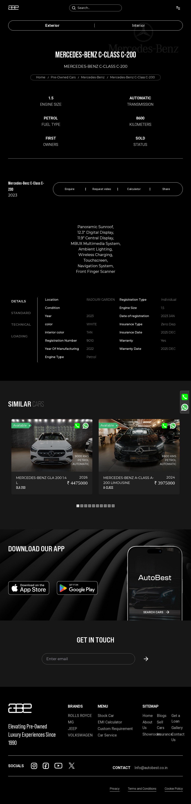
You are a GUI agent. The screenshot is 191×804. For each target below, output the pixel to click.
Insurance (165, 734)
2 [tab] (81, 505)
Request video (102, 189)
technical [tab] (21, 324)
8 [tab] (105, 505)
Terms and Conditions (142, 788)
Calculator (134, 189)
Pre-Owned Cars (63, 77)
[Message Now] (185, 407)
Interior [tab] (138, 25)
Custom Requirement (115, 728)
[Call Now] (185, 397)
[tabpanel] (118, 328)
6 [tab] (97, 505)
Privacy (115, 788)
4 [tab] (89, 505)
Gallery (177, 727)
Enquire (70, 189)
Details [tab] (18, 301)
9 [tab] (109, 505)
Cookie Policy (174, 788)
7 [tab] (101, 505)
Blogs (161, 715)
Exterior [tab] (52, 25)
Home (40, 77)
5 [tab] (93, 505)
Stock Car (106, 715)
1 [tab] (77, 505)
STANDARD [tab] (21, 313)
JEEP (72, 728)
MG (71, 722)
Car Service (107, 735)
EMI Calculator (110, 722)
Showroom (152, 734)
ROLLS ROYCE (80, 715)
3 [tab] (85, 505)
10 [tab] (113, 505)
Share (166, 189)
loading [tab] (19, 336)
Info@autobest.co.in (150, 767)
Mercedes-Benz (93, 77)
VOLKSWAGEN (80, 735)
